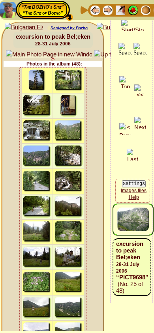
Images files (133, 190)
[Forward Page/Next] (108, 9)
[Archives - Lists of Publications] (120, 9)
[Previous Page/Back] (95, 9)
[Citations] (133, 9)
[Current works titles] (145, 9)
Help (134, 197)
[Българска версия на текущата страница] (24, 27)
